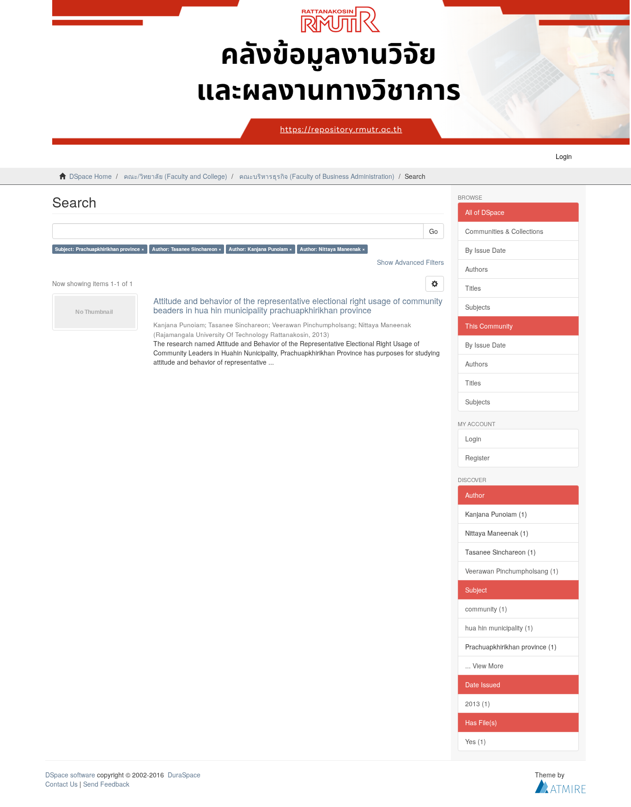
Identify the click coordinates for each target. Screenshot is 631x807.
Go (433, 231)
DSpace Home (90, 176)
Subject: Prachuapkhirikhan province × (99, 248)
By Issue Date (485, 250)
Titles (473, 288)
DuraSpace (184, 774)
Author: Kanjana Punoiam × (260, 248)
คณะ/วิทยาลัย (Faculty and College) (175, 176)
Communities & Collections (504, 231)
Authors (476, 269)
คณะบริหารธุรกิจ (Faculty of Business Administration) (316, 176)
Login (473, 438)
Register (477, 457)
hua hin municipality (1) (499, 627)
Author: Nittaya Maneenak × (332, 248)
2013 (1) (477, 703)
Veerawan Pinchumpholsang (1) (511, 570)
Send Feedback (106, 784)
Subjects (477, 307)
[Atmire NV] (560, 784)
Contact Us (61, 784)
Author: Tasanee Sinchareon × (186, 248)
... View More (484, 665)
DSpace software (70, 774)
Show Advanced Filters (410, 262)
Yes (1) (475, 741)
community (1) (486, 608)
